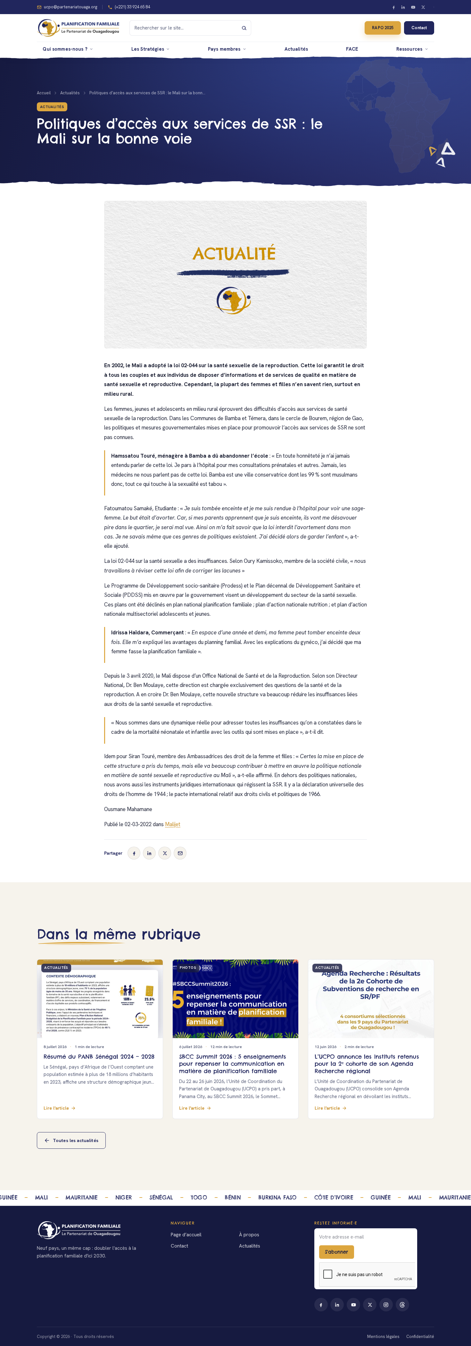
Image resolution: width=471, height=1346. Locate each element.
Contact (418, 27)
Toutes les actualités (75, 1140)
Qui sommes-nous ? (65, 49)
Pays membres (224, 49)
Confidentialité (420, 1336)
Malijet (172, 824)
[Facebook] (393, 7)
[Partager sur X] (164, 853)
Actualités (296, 49)
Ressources (409, 49)
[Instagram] (386, 1304)
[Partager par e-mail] (180, 853)
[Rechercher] (244, 28)
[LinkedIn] (403, 7)
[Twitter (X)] (423, 7)
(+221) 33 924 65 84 (132, 7)
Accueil (44, 93)
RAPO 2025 (382, 27)
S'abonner (336, 1252)
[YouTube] (413, 7)
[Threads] (402, 1304)
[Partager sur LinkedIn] (149, 853)
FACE (352, 49)
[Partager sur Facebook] (134, 853)
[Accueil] (97, 1230)
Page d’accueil (186, 1235)
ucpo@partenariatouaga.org (70, 7)
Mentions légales (383, 1336)
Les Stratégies (147, 49)
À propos (249, 1235)
